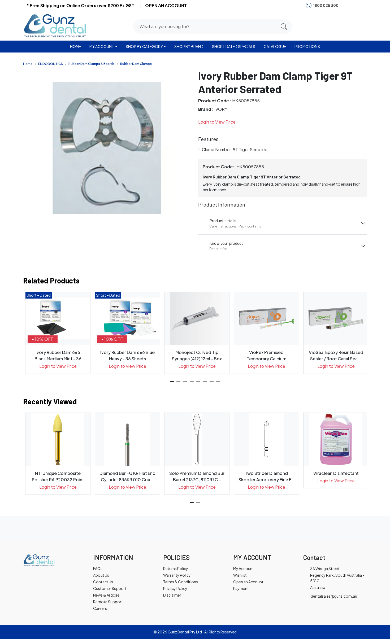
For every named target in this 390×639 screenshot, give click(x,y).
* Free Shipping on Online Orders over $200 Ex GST (80, 5)
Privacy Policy (175, 588)
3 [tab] (185, 381)
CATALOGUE (275, 46)
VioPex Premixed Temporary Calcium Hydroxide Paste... (266, 355)
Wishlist (240, 575)
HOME (75, 46)
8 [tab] (218, 381)
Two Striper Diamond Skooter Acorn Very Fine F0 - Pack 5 (266, 476)
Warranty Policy (177, 575)
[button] (342, 25)
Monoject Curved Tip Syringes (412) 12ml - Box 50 (197, 355)
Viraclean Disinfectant (336, 473)
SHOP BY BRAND (188, 46)
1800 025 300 (326, 5)
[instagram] (354, 5)
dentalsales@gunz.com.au (334, 596)
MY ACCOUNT (101, 46)
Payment (241, 588)
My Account (243, 568)
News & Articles (106, 595)
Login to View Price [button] (217, 122)
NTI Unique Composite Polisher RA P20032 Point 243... (58, 476)
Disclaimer (172, 595)
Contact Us (103, 581)
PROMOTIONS (307, 46)
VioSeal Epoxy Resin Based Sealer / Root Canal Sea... (336, 355)
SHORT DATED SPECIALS (233, 46)
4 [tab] (192, 381)
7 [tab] (212, 381)
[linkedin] (362, 5)
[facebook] (346, 5)
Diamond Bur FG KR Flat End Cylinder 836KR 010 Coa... (127, 476)
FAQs (97, 568)
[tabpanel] (58, 333)
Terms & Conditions (180, 581)
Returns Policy (175, 568)
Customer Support (110, 588)
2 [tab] (178, 381)
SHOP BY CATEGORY (144, 46)
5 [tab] (198, 381)
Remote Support (108, 601)
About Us (101, 575)
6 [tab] (205, 381)
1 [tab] (172, 381)
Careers (100, 608)
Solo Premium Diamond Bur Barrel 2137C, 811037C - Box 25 (196, 476)
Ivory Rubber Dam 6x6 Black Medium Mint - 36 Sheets (57, 355)
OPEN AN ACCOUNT (166, 5)
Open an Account (248, 581)
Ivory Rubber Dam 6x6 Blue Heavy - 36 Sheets (127, 355)
